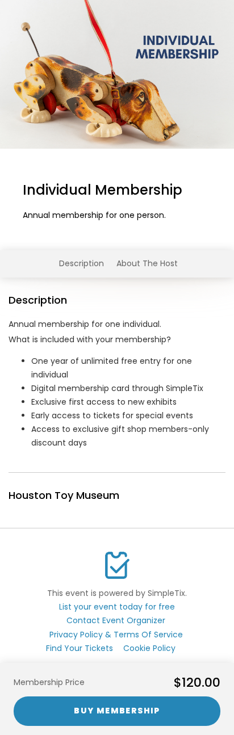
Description (81, 263)
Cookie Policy (149, 648)
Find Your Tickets (79, 648)
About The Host (147, 263)
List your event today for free (117, 606)
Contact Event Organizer (115, 620)
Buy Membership (117, 710)
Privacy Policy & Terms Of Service (116, 634)
